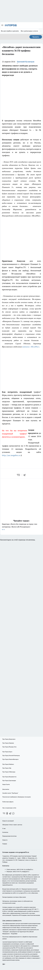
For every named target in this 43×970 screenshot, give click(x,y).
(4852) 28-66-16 (20, 869)
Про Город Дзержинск (8, 739)
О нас (4, 828)
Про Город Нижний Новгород (11, 755)
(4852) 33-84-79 (17, 871)
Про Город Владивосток (9, 776)
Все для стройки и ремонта (10, 31)
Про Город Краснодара (9, 780)
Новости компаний (8, 821)
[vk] (18, 474)
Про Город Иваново (8, 743)
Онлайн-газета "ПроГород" (10, 793)
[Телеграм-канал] (10, 813)
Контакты (5, 832)
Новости (4, 840)
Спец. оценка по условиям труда (11, 920)
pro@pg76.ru (29, 869)
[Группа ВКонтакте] (4, 813)
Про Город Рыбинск (8, 764)
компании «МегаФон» (30, 346)
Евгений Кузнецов (25, 61)
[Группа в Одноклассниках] (7, 813)
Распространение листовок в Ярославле (14, 897)
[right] (41, 31)
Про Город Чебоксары (8, 772)
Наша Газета (6, 784)
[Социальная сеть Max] (13, 813)
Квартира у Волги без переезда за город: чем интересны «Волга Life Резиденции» (19, 526)
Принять (35, 37)
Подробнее (14, 933)
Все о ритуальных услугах (29, 31)
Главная (4, 844)
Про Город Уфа (6, 768)
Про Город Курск (7, 751)
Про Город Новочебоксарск (10, 759)
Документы (5, 789)
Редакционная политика (9, 836)
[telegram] (25, 474)
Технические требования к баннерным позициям (16, 797)
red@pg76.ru (25, 871)
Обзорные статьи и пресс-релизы (12, 824)
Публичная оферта (7, 802)
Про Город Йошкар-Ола (9, 747)
